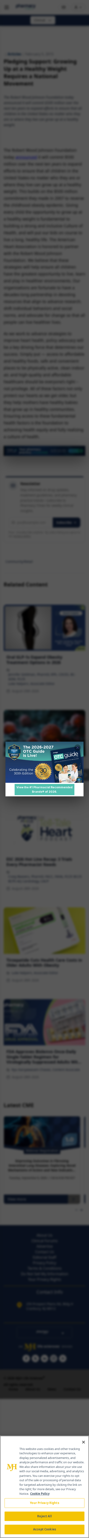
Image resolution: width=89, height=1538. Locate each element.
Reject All (44, 1516)
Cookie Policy (40, 1494)
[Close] (84, 1442)
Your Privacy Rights (44, 1503)
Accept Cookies (44, 1529)
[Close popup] (77, 747)
